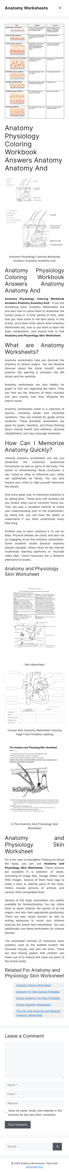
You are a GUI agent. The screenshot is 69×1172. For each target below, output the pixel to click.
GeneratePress (34, 1166)
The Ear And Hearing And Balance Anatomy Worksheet (38, 1013)
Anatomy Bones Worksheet (33, 985)
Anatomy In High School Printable (37, 991)
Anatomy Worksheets (26, 8)
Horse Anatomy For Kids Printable (38, 998)
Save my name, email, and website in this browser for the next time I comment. (35, 1112)
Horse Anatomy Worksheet (33, 1004)
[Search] (57, 1146)
